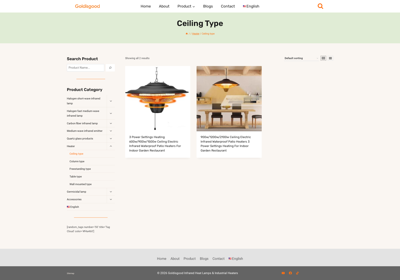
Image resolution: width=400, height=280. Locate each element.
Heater (71, 146)
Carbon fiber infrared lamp (82, 123)
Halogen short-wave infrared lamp (83, 101)
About (164, 6)
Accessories (74, 199)
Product (190, 259)
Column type (77, 161)
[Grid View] (323, 58)
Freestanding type (80, 168)
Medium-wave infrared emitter (84, 130)
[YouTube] (283, 273)
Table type (76, 176)
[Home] (186, 33)
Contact (228, 6)
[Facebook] (290, 273)
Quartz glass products (80, 138)
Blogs (208, 6)
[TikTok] (297, 273)
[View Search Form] (320, 6)
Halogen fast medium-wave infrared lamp (83, 113)
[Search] (110, 68)
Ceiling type (76, 153)
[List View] (330, 58)
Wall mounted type (81, 184)
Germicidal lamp (76, 191)
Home (146, 6)
